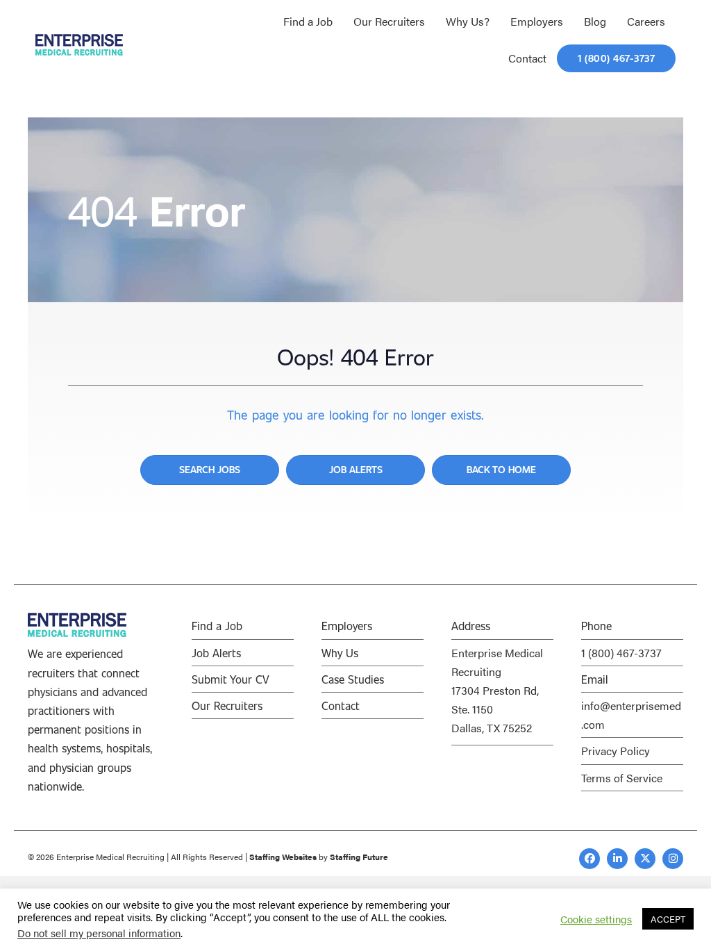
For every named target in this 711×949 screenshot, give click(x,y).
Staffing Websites (283, 856)
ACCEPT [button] (668, 918)
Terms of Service (621, 778)
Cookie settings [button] (596, 919)
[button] (589, 858)
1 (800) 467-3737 (621, 653)
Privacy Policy (615, 751)
